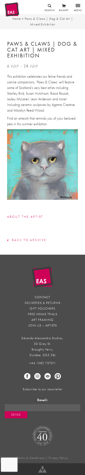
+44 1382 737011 (42, 363)
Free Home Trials (42, 314)
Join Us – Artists (42, 325)
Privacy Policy (58, 458)
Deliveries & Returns (42, 303)
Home (16, 19)
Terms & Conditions (31, 458)
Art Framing (42, 320)
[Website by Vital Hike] (42, 469)
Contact (42, 297)
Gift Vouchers (42, 308)
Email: (42, 400)
